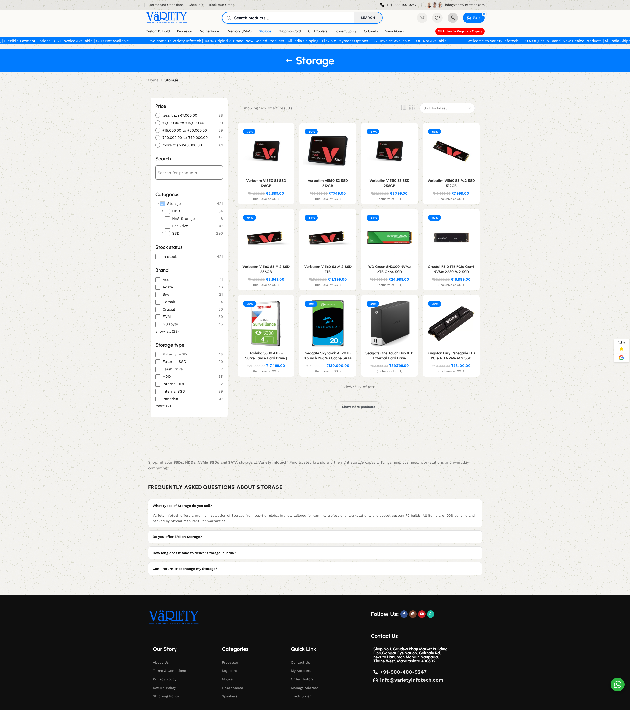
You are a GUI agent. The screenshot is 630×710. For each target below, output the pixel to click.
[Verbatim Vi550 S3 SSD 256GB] (389, 151)
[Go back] (289, 61)
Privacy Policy (164, 679)
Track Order (301, 696)
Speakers (229, 696)
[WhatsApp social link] (430, 614)
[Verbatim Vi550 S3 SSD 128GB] (266, 151)
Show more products (358, 407)
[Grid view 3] (403, 108)
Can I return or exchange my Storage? (185, 569)
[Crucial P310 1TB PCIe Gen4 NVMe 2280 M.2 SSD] (451, 237)
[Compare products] (422, 18)
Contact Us (300, 662)
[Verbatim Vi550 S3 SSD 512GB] (327, 151)
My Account (301, 671)
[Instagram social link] (413, 614)
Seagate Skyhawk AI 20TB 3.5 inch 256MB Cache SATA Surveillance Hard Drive (328, 358)
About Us (161, 662)
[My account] (452, 18)
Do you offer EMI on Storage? (177, 537)
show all (167, 331)
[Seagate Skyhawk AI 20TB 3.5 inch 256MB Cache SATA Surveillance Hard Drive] (327, 323)
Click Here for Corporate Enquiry (460, 31)
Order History (302, 679)
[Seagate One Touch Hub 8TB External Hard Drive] (389, 323)
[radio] (189, 115)
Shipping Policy (166, 696)
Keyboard (229, 671)
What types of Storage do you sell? (182, 506)
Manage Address (304, 688)
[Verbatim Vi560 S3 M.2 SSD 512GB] (451, 151)
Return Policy (164, 688)
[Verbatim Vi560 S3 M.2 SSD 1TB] (327, 237)
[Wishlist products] (437, 18)
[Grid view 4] (412, 108)
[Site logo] (167, 17)
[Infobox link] (398, 5)
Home (153, 80)
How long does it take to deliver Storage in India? (194, 553)
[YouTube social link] (422, 614)
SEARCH (368, 18)
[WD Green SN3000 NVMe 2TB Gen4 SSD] (389, 237)
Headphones (232, 688)
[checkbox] (191, 204)
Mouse (227, 679)
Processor (230, 662)
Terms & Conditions (169, 671)
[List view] (394, 108)
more (163, 406)
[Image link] (173, 617)
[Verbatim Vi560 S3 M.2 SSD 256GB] (266, 237)
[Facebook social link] (404, 614)
